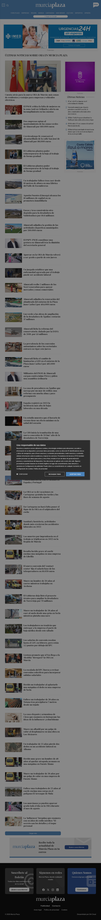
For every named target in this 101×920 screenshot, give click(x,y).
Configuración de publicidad (34, 466)
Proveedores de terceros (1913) (68, 456)
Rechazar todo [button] (55, 474)
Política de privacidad (40, 469)
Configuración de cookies (24, 469)
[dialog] (50, 460)
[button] (22, 474)
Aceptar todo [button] (75, 474)
